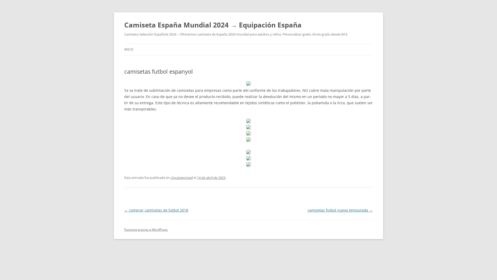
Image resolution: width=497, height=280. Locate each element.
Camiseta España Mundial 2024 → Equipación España (213, 25)
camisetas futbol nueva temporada (340, 210)
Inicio (128, 49)
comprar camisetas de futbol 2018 (156, 210)
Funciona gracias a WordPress (146, 229)
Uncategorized (182, 177)
